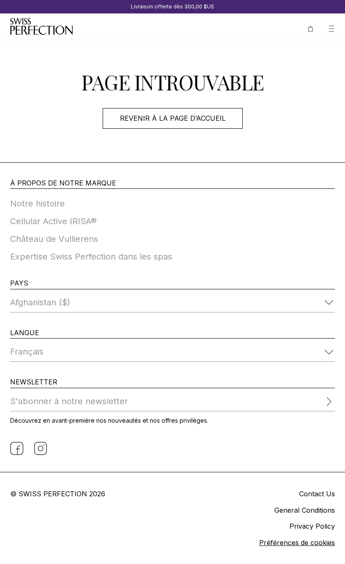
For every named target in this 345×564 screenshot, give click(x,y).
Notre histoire (37, 204)
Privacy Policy (312, 526)
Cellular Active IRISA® (53, 221)
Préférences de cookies (297, 542)
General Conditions (304, 510)
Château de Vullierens (54, 239)
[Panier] (310, 27)
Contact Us (317, 494)
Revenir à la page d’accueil (173, 118)
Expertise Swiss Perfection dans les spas (91, 257)
